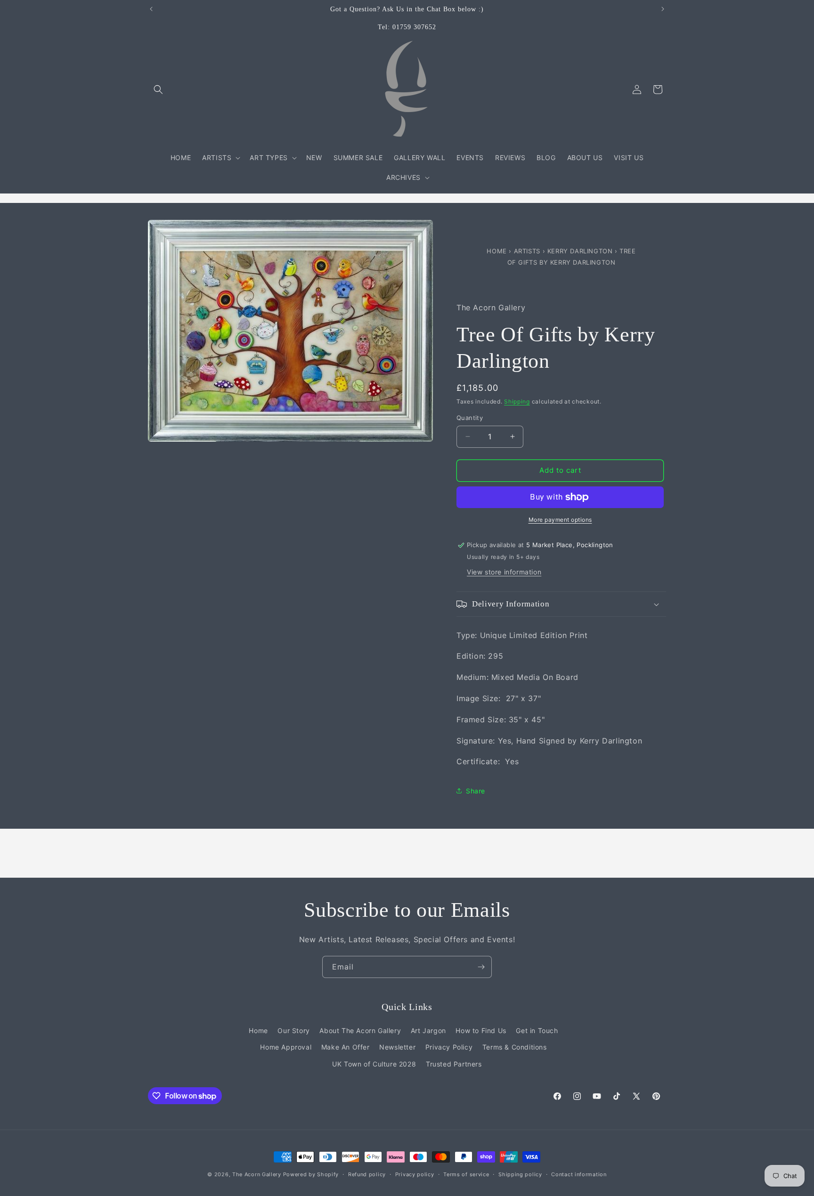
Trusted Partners (454, 1064)
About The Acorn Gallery (360, 1030)
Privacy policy (414, 1174)
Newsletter (397, 1047)
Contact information (578, 1174)
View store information (504, 572)
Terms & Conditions (514, 1047)
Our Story (293, 1030)
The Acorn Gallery (256, 1174)
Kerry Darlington (581, 251)
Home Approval (285, 1047)
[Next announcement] (662, 9)
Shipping (517, 401)
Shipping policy (520, 1174)
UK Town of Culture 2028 (374, 1064)
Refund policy (367, 1174)
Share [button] (475, 791)
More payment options (560, 519)
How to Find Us (481, 1030)
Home (498, 251)
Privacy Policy (448, 1047)
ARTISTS (527, 251)
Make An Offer (345, 1047)
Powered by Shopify (311, 1174)
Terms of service (466, 1174)
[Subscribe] (481, 967)
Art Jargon (428, 1030)
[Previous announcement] (151, 9)
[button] (158, 89)
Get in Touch (537, 1030)
